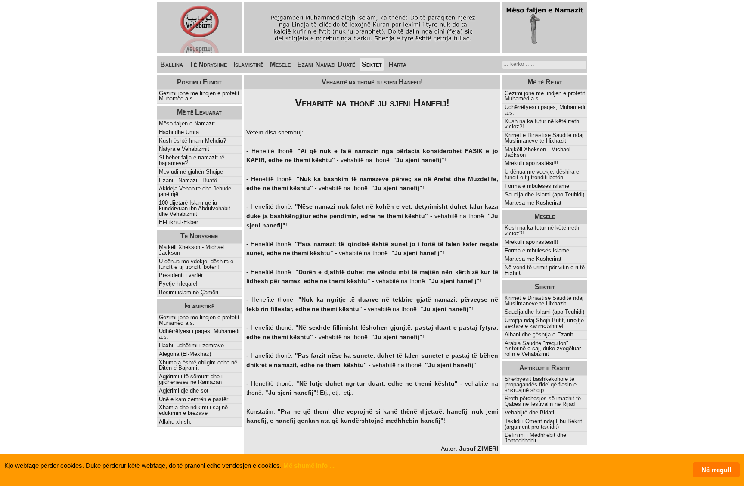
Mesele (280, 64)
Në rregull (716, 470)
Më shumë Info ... (309, 465)
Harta (397, 64)
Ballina (171, 64)
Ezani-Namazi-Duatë (326, 64)
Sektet (372, 64)
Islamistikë (248, 64)
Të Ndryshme (208, 64)
